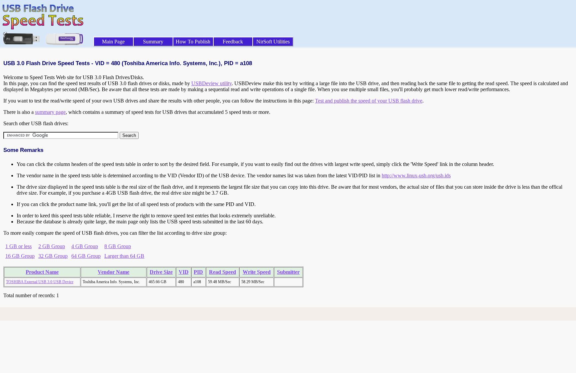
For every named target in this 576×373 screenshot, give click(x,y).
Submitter (288, 272)
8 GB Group (117, 246)
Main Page (113, 41)
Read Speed (222, 272)
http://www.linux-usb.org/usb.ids (416, 175)
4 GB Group (84, 246)
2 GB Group (51, 246)
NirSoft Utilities (273, 41)
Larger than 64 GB (124, 256)
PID (198, 272)
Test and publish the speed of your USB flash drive (368, 101)
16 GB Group (20, 256)
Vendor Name (113, 272)
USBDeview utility (211, 83)
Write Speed (257, 272)
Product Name (42, 272)
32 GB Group (53, 256)
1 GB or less (18, 246)
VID (184, 272)
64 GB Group (86, 256)
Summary (153, 41)
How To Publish (193, 41)
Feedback (233, 41)
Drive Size (161, 272)
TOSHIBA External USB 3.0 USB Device (39, 281)
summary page (50, 112)
